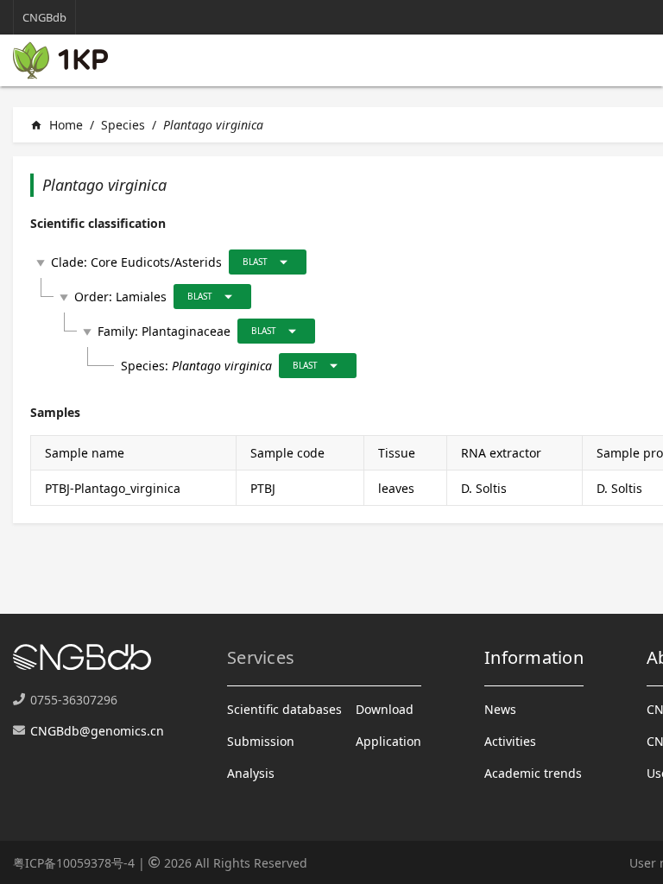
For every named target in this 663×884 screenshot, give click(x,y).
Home (56, 125)
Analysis (251, 773)
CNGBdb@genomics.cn (97, 731)
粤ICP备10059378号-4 (74, 863)
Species (123, 125)
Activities (510, 741)
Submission (260, 741)
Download (385, 709)
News (500, 709)
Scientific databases (284, 709)
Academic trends (533, 773)
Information (534, 657)
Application (388, 741)
